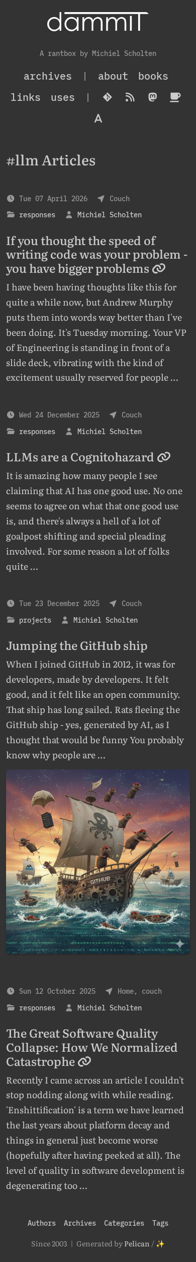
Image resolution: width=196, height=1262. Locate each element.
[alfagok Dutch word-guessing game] (98, 118)
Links (26, 97)
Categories (124, 1223)
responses (37, 214)
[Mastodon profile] (152, 97)
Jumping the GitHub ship (77, 644)
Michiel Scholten (109, 214)
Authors (42, 1223)
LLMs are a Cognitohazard (81, 456)
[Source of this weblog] (107, 97)
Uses (63, 97)
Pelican (137, 1243)
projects (35, 620)
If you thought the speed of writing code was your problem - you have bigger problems (96, 254)
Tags (160, 1223)
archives (48, 76)
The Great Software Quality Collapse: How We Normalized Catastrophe (92, 1046)
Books (153, 76)
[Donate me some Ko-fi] (175, 97)
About (113, 76)
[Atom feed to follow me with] (130, 97)
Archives (80, 1223)
